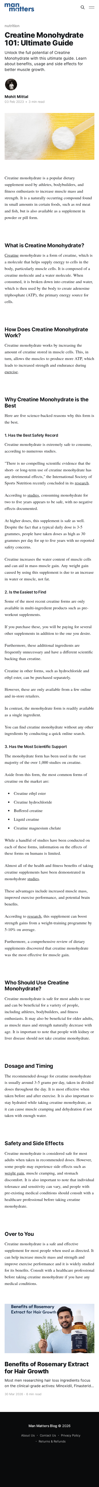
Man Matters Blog (43, 1426)
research (82, 483)
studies (33, 495)
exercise (11, 371)
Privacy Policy (70, 1435)
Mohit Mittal (16, 96)
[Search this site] (82, 7)
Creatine (12, 255)
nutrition (12, 25)
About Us (28, 1435)
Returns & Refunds (52, 1441)
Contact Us (48, 1435)
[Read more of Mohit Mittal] (11, 84)
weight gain (14, 1173)
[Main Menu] (91, 7)
